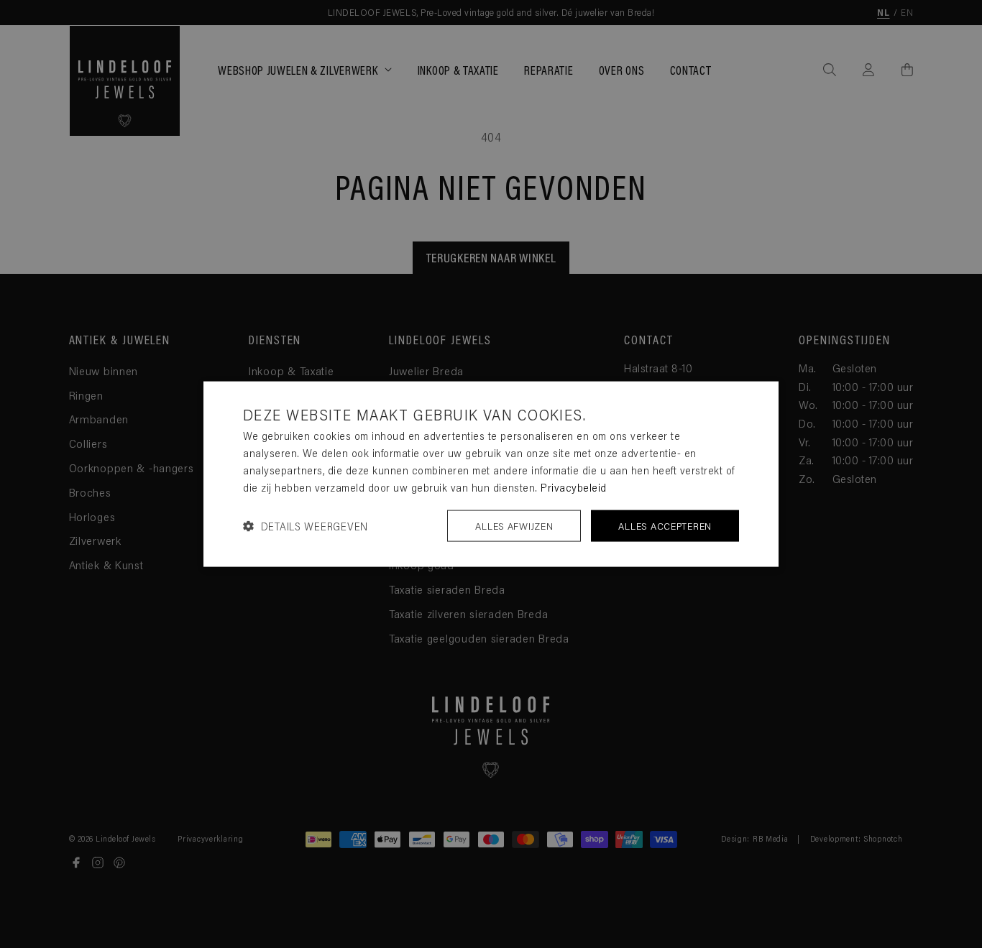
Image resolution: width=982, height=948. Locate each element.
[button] (305, 525)
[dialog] (491, 474)
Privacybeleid (574, 486)
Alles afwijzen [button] (514, 525)
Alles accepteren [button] (665, 525)
